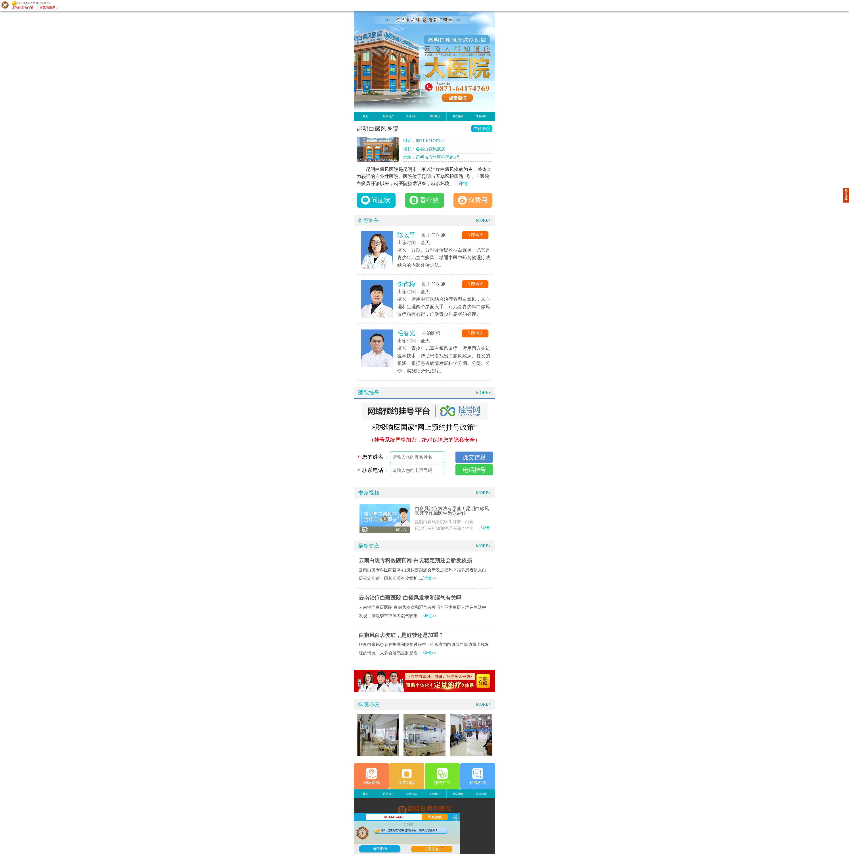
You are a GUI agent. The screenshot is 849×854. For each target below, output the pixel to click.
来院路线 (481, 116)
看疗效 (429, 200)
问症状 (380, 200)
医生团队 (411, 116)
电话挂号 (474, 470)
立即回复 (433, 848)
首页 (365, 116)
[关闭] (455, 818)
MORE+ (483, 220)
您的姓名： (375, 457)
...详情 (461, 183)
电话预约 (380, 849)
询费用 (477, 200)
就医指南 (458, 116)
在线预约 (435, 116)
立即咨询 (475, 235)
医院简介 (388, 116)
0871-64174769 (430, 140)
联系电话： (375, 470)
